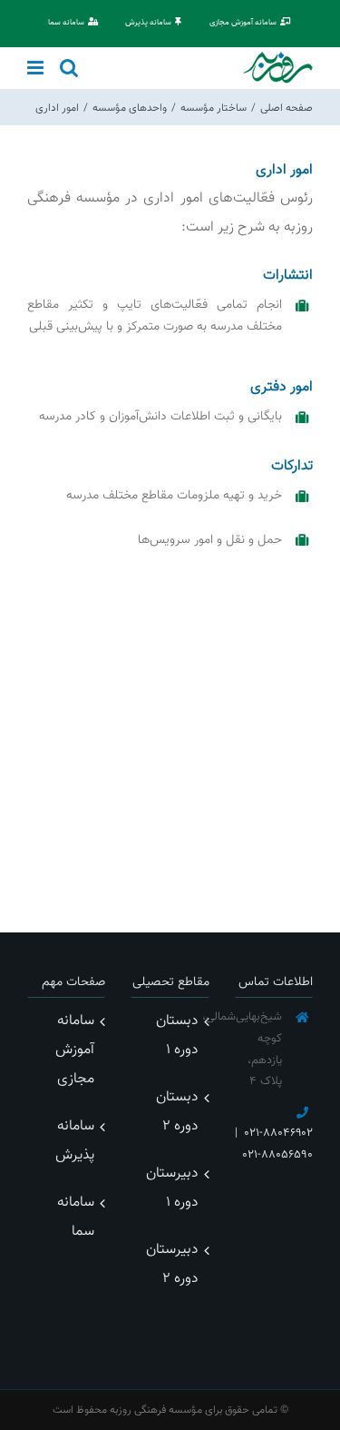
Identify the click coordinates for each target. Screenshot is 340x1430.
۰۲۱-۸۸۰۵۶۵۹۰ (278, 1155)
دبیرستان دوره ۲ (172, 1264)
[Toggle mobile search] (69, 67)
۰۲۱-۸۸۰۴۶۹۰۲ (279, 1133)
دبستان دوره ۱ (177, 1035)
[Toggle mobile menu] (36, 67)
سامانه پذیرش (74, 1141)
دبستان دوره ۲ (177, 1112)
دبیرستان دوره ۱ (172, 1188)
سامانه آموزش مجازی (74, 1050)
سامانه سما (75, 1217)
